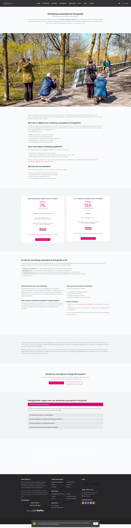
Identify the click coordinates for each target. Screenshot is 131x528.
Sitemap (68, 480)
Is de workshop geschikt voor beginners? (41, 415)
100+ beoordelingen (35, 498)
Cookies (53, 477)
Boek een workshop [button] (42, 239)
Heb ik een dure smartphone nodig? (39, 404)
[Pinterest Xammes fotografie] (124, 3)
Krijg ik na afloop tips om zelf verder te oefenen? (43, 427)
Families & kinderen (71, 489)
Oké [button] (96, 523)
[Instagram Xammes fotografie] (119, 3)
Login (85, 3)
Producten (72, 3)
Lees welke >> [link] (56, 524)
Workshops (63, 3)
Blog (79, 3)
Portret (53, 491)
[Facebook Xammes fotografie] (121, 3)
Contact (91, 3)
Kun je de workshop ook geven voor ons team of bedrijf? (45, 419)
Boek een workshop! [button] (88, 238)
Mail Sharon (87, 489)
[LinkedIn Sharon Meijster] (127, 3)
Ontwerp (54, 3)
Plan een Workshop (56, 382)
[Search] (101, 476)
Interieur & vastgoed (71, 491)
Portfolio (68, 487)
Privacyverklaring (70, 475)
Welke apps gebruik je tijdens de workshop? (42, 423)
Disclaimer (68, 477)
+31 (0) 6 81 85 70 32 (88, 487)
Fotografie (46, 3)
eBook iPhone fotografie (86, 304)
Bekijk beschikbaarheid (74, 382)
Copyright (53, 480)
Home (38, 3)
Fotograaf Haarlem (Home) (58, 487)
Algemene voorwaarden (57, 475)
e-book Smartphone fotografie (44, 234)
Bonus (43, 229)
